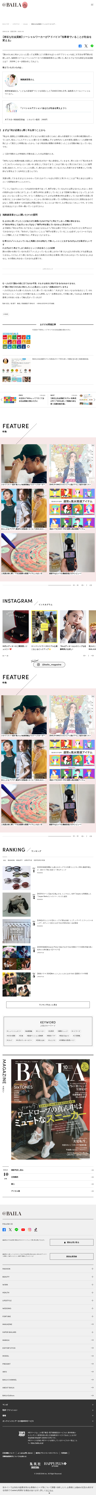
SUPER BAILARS (9, 1332)
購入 (13, 1184)
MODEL (5, 1356)
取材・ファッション (10, 1410)
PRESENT (6, 1364)
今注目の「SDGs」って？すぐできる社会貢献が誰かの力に (51, 330)
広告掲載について (8, 1453)
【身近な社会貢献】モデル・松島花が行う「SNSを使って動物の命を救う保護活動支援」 (60, 359)
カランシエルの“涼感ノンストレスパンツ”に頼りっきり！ (70, 529)
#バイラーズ (76, 1031)
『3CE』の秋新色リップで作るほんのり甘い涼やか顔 (68, 573)
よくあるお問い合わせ (25, 1453)
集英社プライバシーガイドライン (47, 1453)
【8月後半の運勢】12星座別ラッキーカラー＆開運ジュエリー (71, 484)
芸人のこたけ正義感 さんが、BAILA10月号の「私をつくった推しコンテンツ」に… (73, 648)
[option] (48, 511)
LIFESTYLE (7, 1300)
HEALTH (5, 1292)
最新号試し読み (17, 1170)
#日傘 (21, 1036)
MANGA (6, 1340)
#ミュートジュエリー (14, 1031)
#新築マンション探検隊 (35, 1036)
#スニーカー (40, 1031)
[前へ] (85, 656)
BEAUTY (6, 1276)
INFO (4, 1371)
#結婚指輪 (28, 1031)
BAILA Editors (8, 1395)
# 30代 (6, 314)
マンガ (5, 1405)
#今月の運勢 (11, 1036)
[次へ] (92, 656)
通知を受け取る (72, 1242)
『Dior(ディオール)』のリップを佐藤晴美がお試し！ (44, 647)
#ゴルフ (9, 1040)
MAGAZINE (7, 1324)
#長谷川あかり (64, 1036)
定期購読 (14, 1177)
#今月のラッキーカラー (24, 1040)
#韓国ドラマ (51, 1036)
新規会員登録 (71, 1256)
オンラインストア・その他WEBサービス (18, 1421)
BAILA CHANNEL (9, 1379)
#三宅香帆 (76, 1036)
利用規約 (64, 1453)
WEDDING (6, 1308)
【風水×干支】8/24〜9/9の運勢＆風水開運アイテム (19, 529)
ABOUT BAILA (8, 1387)
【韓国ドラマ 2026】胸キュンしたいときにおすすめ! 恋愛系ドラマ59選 (62, 974)
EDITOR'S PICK (9, 1348)
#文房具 (51, 1031)
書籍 (4, 1416)
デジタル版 (15, 1191)
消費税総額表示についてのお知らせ (14, 1456)
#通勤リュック (63, 1031)
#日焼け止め (40, 1040)
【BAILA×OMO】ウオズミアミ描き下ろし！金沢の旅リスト (22, 484)
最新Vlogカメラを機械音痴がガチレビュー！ (17, 573)
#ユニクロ (51, 1040)
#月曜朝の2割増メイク (67, 1040)
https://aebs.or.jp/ (37, 1443)
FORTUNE (6, 1316)
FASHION (6, 1268)
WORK (5, 1284)
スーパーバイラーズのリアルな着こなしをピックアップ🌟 (15, 647)
